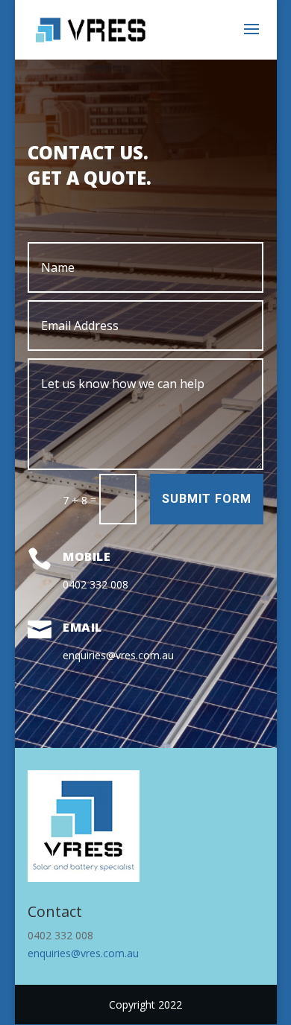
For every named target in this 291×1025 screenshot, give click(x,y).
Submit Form (206, 499)
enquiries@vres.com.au (83, 953)
